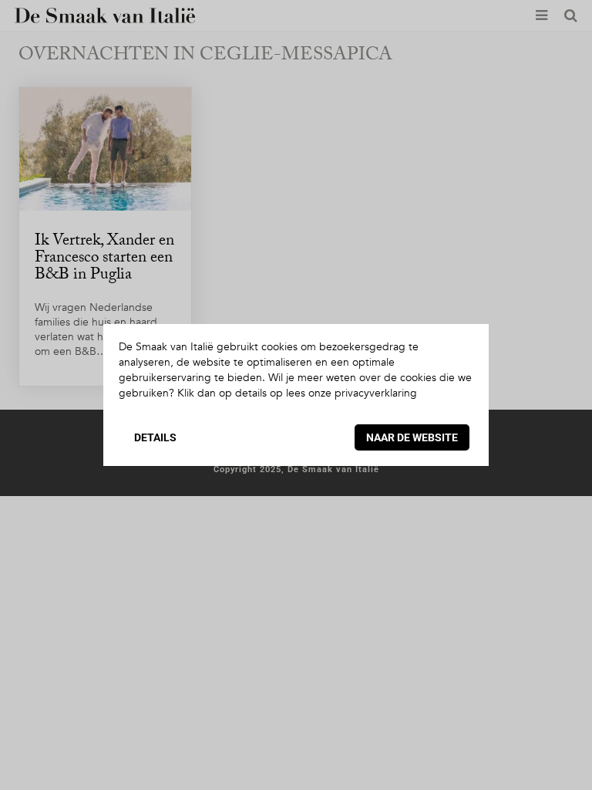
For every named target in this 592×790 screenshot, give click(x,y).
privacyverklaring (376, 393)
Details (155, 437)
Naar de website (412, 437)
